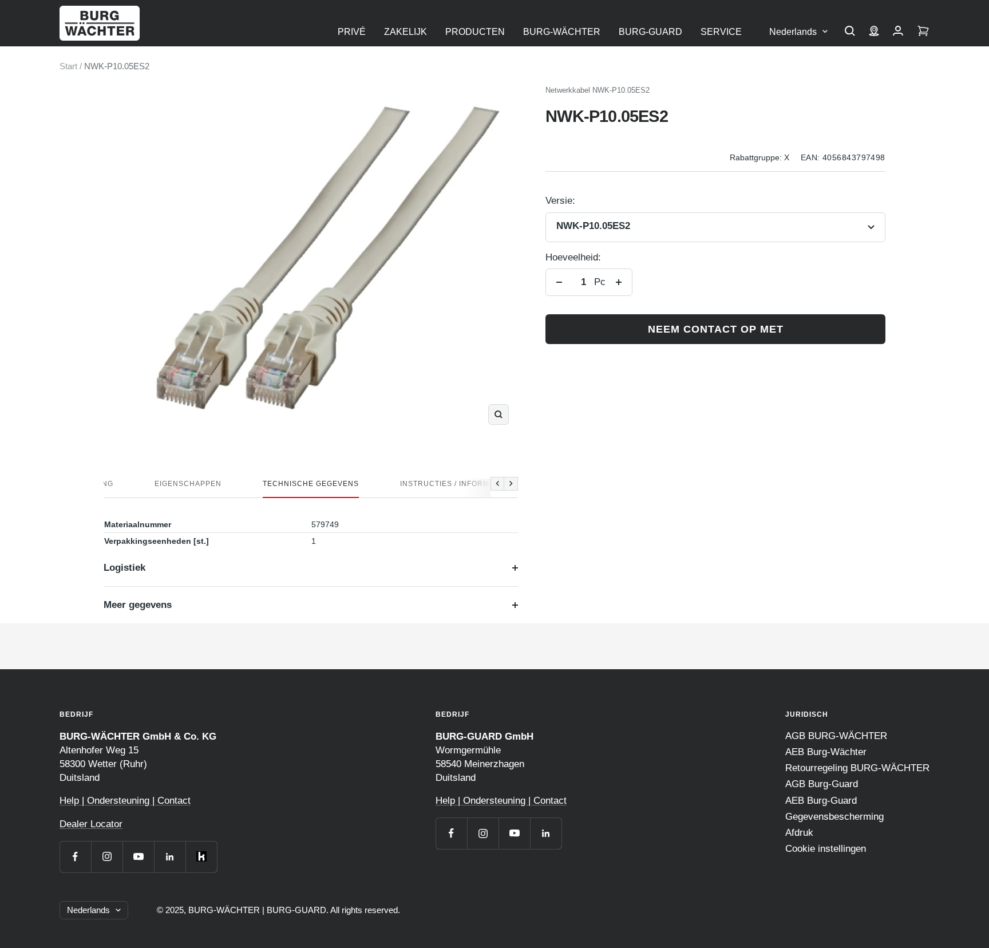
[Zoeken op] (850, 32)
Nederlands (793, 32)
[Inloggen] (898, 32)
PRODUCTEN (475, 32)
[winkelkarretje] (923, 32)
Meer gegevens (138, 604)
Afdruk (799, 832)
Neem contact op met (716, 329)
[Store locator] (874, 32)
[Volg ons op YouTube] (138, 856)
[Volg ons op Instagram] (106, 856)
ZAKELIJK (405, 32)
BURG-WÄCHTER (561, 32)
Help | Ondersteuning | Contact (125, 800)
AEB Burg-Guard (821, 800)
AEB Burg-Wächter (826, 751)
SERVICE (721, 32)
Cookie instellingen (825, 848)
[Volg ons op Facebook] (75, 856)
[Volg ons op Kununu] (201, 856)
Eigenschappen (188, 484)
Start (68, 66)
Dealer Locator (91, 824)
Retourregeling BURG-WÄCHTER (857, 768)
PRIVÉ (352, 32)
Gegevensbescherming (834, 816)
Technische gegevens (311, 484)
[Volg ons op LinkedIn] (169, 856)
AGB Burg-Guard (821, 784)
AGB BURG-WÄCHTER (836, 735)
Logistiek (124, 567)
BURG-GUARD (650, 32)
